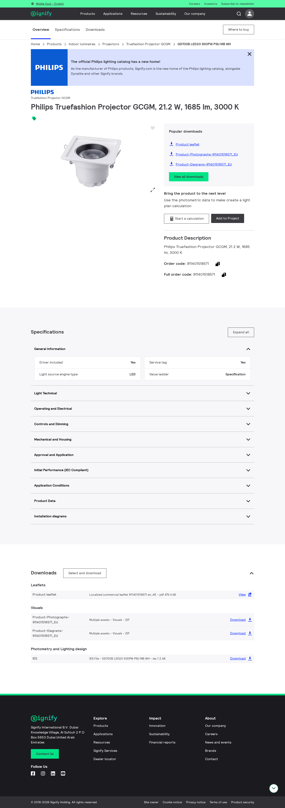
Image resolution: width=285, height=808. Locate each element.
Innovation (157, 725)
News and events (218, 742)
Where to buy (238, 29)
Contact (211, 759)
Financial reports (162, 742)
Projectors (110, 44)
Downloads (95, 29)
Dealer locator (104, 759)
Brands (210, 750)
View (242, 594)
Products (87, 13)
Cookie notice (172, 802)
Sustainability (166, 13)
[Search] (238, 13)
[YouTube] (63, 773)
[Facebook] (33, 773)
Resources (139, 13)
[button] (35, 159)
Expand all (241, 332)
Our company (194, 13)
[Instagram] (43, 773)
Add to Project (227, 218)
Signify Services (105, 750)
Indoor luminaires (82, 44)
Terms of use (218, 802)
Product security (242, 802)
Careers (211, 734)
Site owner (151, 802)
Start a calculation (189, 218)
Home (35, 44)
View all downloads (188, 176)
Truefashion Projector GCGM (148, 44)
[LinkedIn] (53, 773)
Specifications (67, 29)
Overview (41, 29)
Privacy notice (196, 802)
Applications (112, 13)
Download (238, 620)
